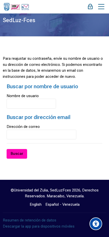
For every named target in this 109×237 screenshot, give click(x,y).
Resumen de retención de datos (29, 220)
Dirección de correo (23, 126)
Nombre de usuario (23, 96)
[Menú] (101, 7)
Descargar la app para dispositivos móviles (39, 226)
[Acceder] (90, 7)
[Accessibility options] (95, 223)
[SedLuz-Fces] (16, 7)
